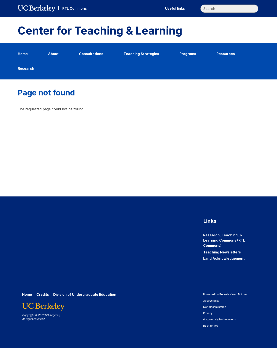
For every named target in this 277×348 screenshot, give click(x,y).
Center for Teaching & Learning (100, 31)
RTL (74, 8)
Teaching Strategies (141, 54)
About (53, 54)
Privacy (210, 313)
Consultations (91, 54)
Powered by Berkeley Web (225, 294)
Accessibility (213, 300)
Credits (42, 294)
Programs (187, 54)
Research (26, 68)
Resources (225, 54)
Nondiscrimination (216, 306)
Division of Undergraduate (84, 294)
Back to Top (211, 325)
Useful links (175, 8)
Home (23, 54)
